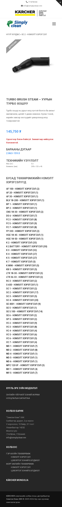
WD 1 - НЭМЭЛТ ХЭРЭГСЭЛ (22, 346)
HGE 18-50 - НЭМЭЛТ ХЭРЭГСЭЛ (24, 238)
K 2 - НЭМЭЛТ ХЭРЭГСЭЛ (21, 242)
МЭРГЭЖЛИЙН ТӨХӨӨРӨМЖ (20, 464)
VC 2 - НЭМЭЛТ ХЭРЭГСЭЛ (21, 323)
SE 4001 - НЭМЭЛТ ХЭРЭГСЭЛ (23, 304)
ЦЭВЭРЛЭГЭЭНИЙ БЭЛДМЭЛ (25, 460)
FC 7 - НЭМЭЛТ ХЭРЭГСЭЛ (21, 227)
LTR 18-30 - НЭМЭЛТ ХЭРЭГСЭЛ (24, 273)
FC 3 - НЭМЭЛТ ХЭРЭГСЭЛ (21, 219)
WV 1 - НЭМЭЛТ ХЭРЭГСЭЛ (22, 369)
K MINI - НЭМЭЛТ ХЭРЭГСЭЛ (22, 265)
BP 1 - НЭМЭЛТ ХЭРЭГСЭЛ (21, 204)
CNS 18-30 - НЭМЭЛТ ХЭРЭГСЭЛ (24, 212)
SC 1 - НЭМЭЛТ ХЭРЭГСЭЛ (21, 288)
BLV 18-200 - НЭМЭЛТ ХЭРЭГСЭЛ (25, 200)
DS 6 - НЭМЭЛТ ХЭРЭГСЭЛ (21, 215)
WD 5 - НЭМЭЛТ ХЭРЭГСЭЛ (22, 357)
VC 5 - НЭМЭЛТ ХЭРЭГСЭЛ (21, 334)
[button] (54, 24)
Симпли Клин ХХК (14, 499)
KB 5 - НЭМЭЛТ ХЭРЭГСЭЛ (21, 269)
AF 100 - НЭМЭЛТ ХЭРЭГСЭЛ (22, 189)
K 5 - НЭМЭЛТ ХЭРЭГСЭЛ (21, 258)
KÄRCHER (10, 496)
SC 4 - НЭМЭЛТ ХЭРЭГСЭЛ (22, 300)
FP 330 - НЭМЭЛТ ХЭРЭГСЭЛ (22, 231)
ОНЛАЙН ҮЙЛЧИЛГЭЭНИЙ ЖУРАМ (23, 394)
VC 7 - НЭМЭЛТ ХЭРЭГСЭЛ (21, 342)
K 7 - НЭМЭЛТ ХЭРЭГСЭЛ (21, 261)
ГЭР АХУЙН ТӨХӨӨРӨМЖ (18, 453)
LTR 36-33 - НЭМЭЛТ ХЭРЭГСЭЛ (24, 277)
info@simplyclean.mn (16, 437)
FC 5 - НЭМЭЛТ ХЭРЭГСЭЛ (21, 223)
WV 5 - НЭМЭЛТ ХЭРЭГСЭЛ (22, 373)
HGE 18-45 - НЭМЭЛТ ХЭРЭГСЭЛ (24, 235)
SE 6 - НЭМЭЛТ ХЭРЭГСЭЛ (21, 315)
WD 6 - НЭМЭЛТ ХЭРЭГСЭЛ (22, 361)
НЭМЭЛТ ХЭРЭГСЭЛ (21, 457)
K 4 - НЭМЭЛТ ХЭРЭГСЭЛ (21, 254)
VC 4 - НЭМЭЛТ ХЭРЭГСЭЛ (21, 330)
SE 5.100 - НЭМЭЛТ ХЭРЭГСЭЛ (24, 311)
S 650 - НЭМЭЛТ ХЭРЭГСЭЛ (22, 284)
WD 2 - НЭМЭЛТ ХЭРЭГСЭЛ (22, 350)
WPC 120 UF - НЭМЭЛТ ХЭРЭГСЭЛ (25, 365)
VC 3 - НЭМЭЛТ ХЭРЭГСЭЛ (21, 327)
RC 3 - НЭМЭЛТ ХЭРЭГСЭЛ (21, 281)
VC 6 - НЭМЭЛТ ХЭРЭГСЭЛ (21, 338)
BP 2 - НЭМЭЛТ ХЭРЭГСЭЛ (21, 208)
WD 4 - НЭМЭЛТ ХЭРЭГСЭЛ (22, 353)
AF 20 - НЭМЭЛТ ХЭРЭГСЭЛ (22, 192)
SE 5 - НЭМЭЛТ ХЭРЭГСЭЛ (21, 308)
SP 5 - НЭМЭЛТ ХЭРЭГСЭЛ (21, 319)
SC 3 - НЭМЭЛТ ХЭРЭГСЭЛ (21, 296)
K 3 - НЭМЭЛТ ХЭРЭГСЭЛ (21, 250)
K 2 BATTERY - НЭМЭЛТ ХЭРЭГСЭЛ (26, 246)
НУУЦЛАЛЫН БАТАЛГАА (18, 398)
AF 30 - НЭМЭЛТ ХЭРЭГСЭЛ (22, 196)
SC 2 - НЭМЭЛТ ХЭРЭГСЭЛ (22, 292)
